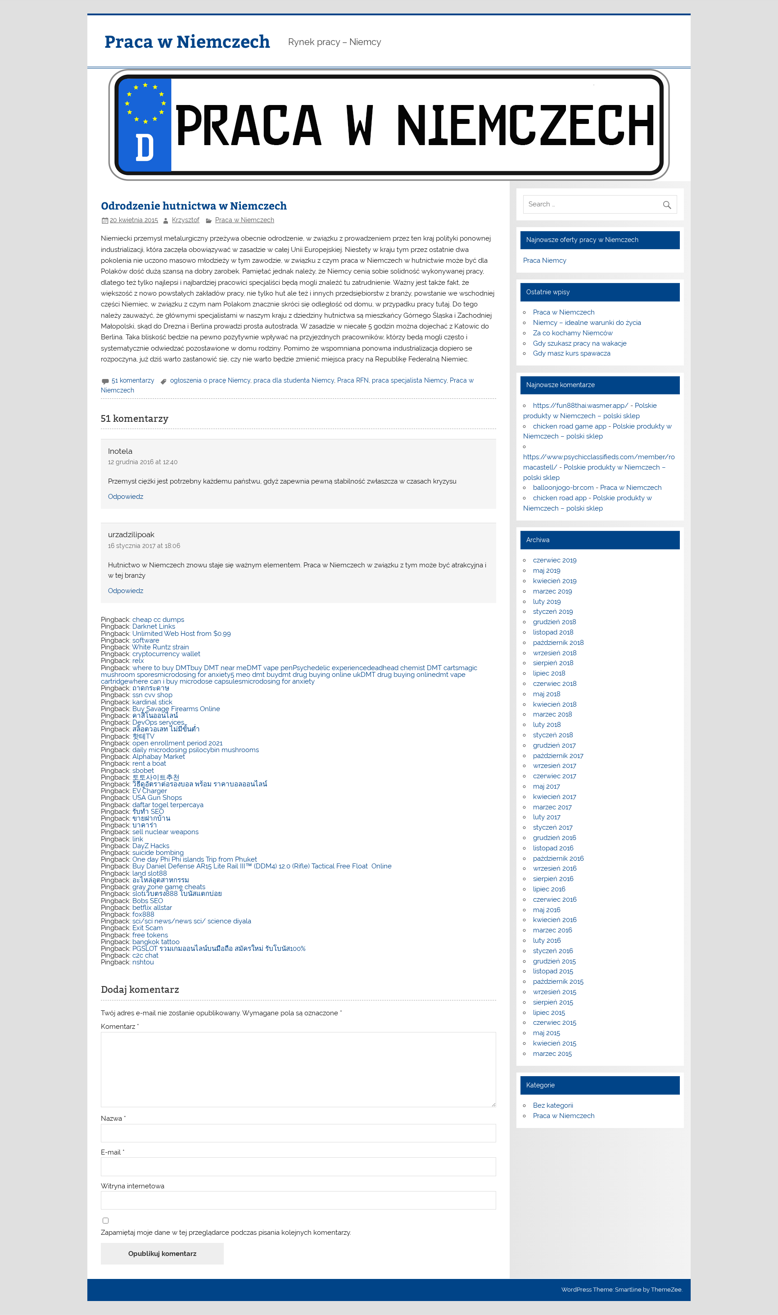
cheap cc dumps (158, 620)
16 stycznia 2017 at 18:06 (144, 545)
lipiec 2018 (549, 673)
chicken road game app (569, 426)
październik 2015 (558, 981)
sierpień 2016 (553, 879)
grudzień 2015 (554, 961)
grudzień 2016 (554, 838)
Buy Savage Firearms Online (176, 709)
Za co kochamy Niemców (573, 333)
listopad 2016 (553, 848)
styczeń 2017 (553, 827)
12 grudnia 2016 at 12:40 (143, 462)
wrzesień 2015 (554, 992)
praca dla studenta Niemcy (293, 380)
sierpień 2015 (553, 1002)
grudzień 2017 (554, 745)
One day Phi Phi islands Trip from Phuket (194, 859)
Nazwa (113, 1118)
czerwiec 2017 (554, 776)
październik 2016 (558, 858)
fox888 (143, 914)
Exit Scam (147, 928)
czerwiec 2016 (555, 899)
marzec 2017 (552, 807)
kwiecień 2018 (555, 704)
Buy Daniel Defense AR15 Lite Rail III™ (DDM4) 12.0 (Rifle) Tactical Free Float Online (262, 866)
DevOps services (158, 722)
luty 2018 (547, 725)
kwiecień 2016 (555, 920)
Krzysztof (185, 220)
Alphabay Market (158, 757)
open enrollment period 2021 (177, 743)
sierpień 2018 (553, 663)
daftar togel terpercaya (168, 805)
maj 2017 (546, 786)
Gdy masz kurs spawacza (572, 353)
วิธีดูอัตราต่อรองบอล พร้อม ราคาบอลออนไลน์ (199, 784)
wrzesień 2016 (555, 868)
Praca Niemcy (544, 260)
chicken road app (560, 498)
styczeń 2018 (553, 735)
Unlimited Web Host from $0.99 (181, 634)
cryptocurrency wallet (166, 654)
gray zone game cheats (168, 887)
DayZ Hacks (150, 846)
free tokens (150, 935)
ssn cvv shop (152, 695)
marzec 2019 (552, 591)
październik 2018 (558, 643)
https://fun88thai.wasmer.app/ (581, 406)
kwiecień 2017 (554, 797)
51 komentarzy (133, 380)
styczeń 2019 (553, 611)
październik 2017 (558, 756)
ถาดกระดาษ (150, 688)
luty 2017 (547, 817)
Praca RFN (353, 380)
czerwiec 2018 (555, 684)
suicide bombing (158, 853)
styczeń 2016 (553, 951)
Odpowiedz (125, 497)
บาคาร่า (144, 825)
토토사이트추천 (156, 777)
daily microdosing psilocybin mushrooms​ (195, 750)
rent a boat (149, 763)
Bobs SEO (147, 901)
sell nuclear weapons (165, 832)
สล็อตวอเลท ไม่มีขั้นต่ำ (166, 729)
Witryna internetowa (132, 1186)
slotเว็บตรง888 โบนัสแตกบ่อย (177, 894)
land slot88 (149, 873)
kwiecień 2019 (555, 581)
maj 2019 (547, 570)
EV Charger (149, 791)
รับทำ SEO (148, 812)
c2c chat (145, 955)
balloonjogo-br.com (563, 488)
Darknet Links (153, 626)
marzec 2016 (552, 930)
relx (138, 661)
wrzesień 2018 (555, 653)
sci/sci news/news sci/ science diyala (191, 921)
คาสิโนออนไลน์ (155, 716)
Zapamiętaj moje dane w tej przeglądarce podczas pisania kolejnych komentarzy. (226, 1232)
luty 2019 (547, 602)
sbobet (143, 771)
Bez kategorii (553, 1105)
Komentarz (120, 1026)
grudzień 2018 (554, 622)
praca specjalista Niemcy (409, 380)
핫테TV (143, 736)
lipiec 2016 (549, 889)
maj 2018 (547, 694)
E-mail (113, 1152)
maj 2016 (547, 910)
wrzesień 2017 (554, 766)
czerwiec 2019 (555, 560)
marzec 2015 (552, 1054)
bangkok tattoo (156, 942)
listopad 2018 (553, 632)
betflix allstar (152, 908)
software (145, 640)
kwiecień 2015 (554, 1043)
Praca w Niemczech (187, 40)
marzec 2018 (552, 714)
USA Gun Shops (157, 798)
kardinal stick (152, 702)
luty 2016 (547, 940)
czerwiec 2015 (554, 1022)
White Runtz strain (160, 647)
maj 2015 (546, 1033)
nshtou (143, 962)
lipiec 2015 (549, 1013)
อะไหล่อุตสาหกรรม (160, 880)
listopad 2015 (553, 971)
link (137, 839)
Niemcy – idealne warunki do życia (587, 323)
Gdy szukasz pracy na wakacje (580, 343)
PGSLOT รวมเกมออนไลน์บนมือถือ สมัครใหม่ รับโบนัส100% (219, 949)
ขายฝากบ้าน (151, 818)
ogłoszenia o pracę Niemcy (210, 380)
